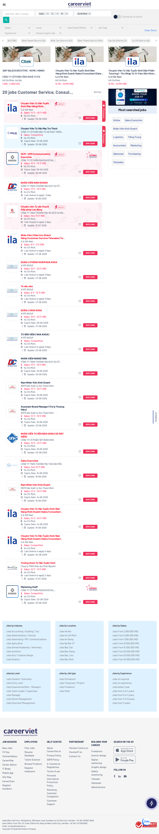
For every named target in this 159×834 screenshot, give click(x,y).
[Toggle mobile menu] (4, 4)
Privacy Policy (54, 755)
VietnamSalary (9, 756)
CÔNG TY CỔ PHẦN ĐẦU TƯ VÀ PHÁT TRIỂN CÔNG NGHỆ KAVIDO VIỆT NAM (41, 132)
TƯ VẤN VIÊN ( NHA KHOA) (35, 334)
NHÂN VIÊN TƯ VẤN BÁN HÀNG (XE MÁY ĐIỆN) (42, 435)
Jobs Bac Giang (67, 651)
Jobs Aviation (13, 659)
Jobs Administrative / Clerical (21, 635)
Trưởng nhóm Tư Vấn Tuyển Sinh (38, 562)
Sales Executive (29, 460)
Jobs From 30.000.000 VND (125, 655)
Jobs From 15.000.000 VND (125, 647)
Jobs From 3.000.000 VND (125, 631)
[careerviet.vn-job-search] (124, 750)
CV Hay (5, 752)
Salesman (118, 153)
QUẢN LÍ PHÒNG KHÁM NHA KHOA (39, 262)
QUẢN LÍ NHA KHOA (31, 310)
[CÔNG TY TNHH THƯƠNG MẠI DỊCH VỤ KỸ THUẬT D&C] (12, 187)
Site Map (6, 777)
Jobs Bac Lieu (66, 655)
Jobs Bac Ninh (66, 659)
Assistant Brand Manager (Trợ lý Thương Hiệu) (42, 408)
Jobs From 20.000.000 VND (125, 651)
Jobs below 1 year (121, 687)
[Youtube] (125, 776)
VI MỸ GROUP (27, 265)
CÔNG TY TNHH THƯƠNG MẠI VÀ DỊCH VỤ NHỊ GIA (42, 213)
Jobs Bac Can (66, 647)
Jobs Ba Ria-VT (67, 643)
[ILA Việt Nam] (12, 108)
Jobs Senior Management (19, 698)
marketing (136, 145)
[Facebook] (114, 776)
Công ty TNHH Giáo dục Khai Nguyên (38, 566)
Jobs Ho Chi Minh (67, 635)
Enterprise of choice (132, 17)
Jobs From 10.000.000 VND (125, 643)
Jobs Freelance (67, 687)
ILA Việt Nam (27, 109)
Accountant (119, 145)
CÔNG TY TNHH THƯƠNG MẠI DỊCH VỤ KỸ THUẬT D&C (40, 186)
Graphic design (98, 767)
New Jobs (7, 748)
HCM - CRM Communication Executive (35, 155)
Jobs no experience (122, 682)
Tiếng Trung (134, 136)
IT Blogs (6, 768)
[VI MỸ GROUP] (12, 267)
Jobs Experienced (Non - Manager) (23, 687)
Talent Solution (32, 759)
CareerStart (8, 781)
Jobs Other (64, 691)
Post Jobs (30, 748)
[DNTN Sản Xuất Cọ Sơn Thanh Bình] (12, 387)
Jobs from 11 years (121, 703)
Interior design (98, 755)
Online (116, 120)
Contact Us (74, 756)
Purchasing (134, 153)
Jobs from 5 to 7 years (123, 695)
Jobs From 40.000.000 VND (125, 659)
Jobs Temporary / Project (71, 682)
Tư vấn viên (27, 286)
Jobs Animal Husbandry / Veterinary (24, 647)
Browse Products (33, 763)
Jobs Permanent (67, 679)
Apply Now (90, 118)
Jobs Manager (13, 695)
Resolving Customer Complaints (52, 793)
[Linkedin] (119, 776)
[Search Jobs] (6, 20)
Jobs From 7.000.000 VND (125, 639)
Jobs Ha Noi (65, 631)
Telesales (118, 162)
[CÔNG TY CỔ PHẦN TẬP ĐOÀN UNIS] (12, 438)
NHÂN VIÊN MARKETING (34, 358)
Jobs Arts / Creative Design (19, 655)
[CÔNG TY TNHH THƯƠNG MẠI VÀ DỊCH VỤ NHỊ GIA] (12, 211)
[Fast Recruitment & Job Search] (79, 4)
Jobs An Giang (66, 639)
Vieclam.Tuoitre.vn (78, 748)
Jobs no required (120, 679)
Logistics (118, 136)
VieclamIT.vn (75, 752)
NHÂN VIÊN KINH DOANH (34, 182)
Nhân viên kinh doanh (125, 128)
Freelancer (96, 751)
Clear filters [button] (151, 30)
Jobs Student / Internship (19, 679)
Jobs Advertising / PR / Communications (26, 639)
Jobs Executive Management (20, 703)
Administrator (98, 787)
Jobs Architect (13, 651)
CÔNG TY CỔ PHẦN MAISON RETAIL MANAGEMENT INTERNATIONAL (37, 160)
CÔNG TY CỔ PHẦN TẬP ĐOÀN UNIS (37, 440)
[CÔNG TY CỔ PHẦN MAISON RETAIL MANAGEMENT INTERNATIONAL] (12, 158)
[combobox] (18, 14)
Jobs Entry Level (14, 682)
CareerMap (8, 760)
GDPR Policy (53, 759)
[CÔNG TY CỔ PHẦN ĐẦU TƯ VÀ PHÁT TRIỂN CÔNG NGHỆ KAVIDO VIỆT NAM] (12, 133)
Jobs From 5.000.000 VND (125, 635)
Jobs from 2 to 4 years (123, 691)
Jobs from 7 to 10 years (123, 698)
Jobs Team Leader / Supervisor (21, 691)
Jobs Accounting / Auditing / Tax (22, 631)
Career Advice (9, 764)
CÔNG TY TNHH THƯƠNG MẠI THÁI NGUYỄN (41, 464)
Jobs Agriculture (14, 643)
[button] (80, 118)
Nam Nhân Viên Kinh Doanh (35, 382)
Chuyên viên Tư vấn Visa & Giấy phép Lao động (35, 208)
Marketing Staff (29, 586)
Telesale (95, 778)
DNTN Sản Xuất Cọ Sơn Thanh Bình (37, 386)
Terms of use (53, 771)
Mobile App (7, 772)
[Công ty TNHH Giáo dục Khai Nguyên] (12, 567)
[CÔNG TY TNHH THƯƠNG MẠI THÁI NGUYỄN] (12, 465)
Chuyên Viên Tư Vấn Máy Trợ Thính (39, 128)
